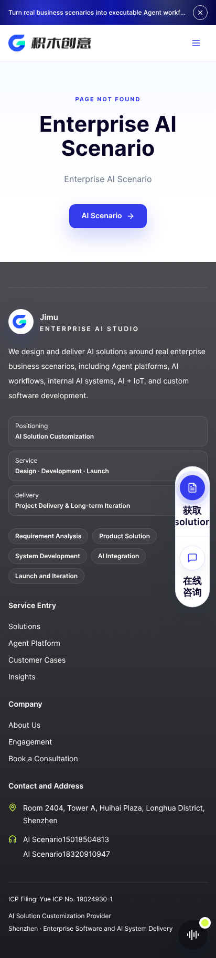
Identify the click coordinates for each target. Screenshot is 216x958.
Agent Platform (34, 643)
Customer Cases (37, 660)
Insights (22, 677)
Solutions (24, 626)
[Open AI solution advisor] (193, 935)
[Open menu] (196, 43)
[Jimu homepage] (49, 43)
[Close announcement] (200, 12)
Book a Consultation (43, 758)
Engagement (30, 742)
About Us (24, 725)
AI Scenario (101, 215)
